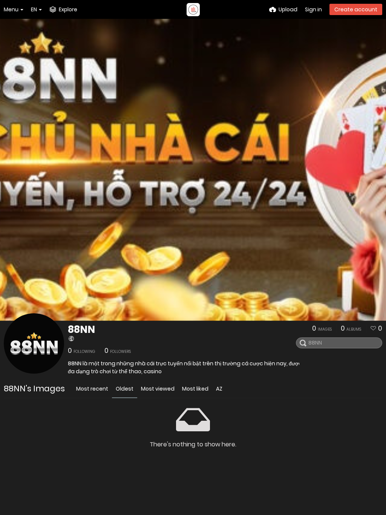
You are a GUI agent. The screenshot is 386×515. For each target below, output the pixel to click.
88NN (81, 329)
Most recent (92, 388)
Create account (355, 9)
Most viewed (158, 388)
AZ (219, 388)
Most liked (195, 388)
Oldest (124, 388)
